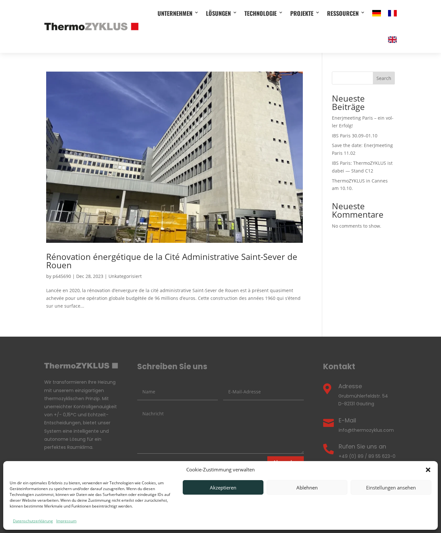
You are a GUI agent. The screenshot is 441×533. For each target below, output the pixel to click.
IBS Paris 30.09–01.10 (354, 136)
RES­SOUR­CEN (343, 13)
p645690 (62, 276)
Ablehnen (307, 487)
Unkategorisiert (125, 276)
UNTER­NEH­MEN (175, 13)
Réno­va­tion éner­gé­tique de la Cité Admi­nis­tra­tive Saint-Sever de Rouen (171, 261)
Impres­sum (66, 521)
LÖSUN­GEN (218, 13)
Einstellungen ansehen (391, 487)
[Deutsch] (376, 13)
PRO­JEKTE (301, 13)
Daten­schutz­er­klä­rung (33, 521)
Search (383, 78)
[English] (392, 39)
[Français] (392, 13)
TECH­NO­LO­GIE (260, 13)
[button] (428, 470)
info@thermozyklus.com (366, 430)
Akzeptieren (223, 487)
